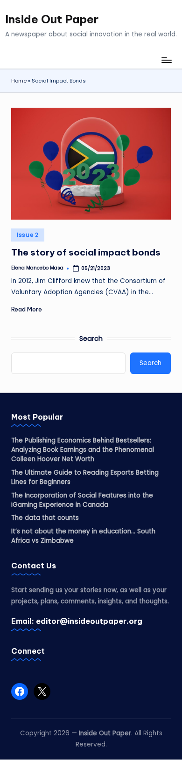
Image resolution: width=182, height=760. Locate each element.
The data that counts (45, 517)
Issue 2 (28, 235)
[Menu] (166, 59)
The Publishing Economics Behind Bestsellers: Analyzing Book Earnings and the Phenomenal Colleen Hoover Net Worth (82, 450)
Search (91, 338)
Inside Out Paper (51, 19)
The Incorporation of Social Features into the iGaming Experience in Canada (82, 500)
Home (19, 80)
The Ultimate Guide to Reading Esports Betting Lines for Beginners (85, 477)
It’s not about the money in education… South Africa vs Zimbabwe (83, 536)
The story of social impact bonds (86, 252)
